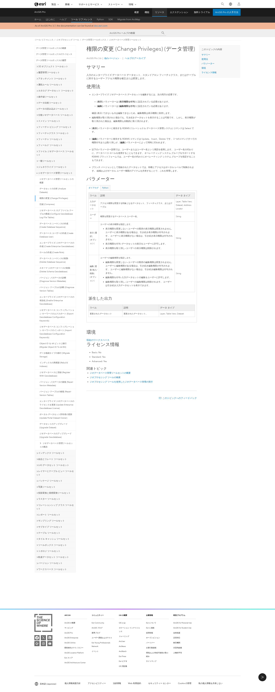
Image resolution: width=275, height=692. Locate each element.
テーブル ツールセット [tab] (49, 533)
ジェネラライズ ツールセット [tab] (52, 167)
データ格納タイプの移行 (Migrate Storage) (55, 355)
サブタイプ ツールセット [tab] (50, 527)
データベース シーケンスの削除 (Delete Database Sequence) (54, 260)
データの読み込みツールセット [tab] (53, 109)
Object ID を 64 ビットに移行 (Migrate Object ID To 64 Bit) (53, 345)
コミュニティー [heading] (98, 615)
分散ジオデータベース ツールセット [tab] (55, 115)
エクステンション (179, 12)
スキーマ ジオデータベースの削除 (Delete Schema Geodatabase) (55, 270)
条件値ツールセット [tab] (48, 97)
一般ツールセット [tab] (46, 161)
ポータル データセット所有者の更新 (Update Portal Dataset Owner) (56, 416)
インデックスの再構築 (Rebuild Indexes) (54, 364)
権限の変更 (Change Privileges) (54, 198)
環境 (204, 68)
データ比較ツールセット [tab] (50, 103)
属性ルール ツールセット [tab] (50, 84)
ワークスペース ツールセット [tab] (52, 569)
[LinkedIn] (49, 637)
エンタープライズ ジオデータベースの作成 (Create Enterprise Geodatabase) (57, 245)
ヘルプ (63, 19)
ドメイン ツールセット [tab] (49, 121)
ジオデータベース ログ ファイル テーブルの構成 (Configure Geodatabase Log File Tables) (56, 214)
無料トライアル (202, 12)
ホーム (37, 19)
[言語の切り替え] (230, 4)
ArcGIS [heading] (67, 615)
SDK (110, 19)
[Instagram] (43, 643)
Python (100, 19)
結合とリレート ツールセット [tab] (52, 459)
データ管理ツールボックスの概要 (51, 48)
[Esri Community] (37, 643)
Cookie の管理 (184, 683)
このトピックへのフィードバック (179, 398)
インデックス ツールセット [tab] (51, 453)
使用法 (205, 59)
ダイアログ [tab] (94, 188)
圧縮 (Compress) (47, 204)
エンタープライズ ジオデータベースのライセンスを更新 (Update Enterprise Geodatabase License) (57, 405)
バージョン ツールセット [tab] (50, 563)
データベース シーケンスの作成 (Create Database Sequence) (54, 225)
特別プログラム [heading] (179, 615)
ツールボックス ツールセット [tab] (52, 545)
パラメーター (208, 63)
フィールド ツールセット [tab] (50, 145)
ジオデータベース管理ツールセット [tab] (55, 173)
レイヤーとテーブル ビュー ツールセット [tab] (55, 473)
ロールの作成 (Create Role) (52, 252)
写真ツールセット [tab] (46, 487)
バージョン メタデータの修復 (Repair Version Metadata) (56, 384)
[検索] (222, 4)
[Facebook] (37, 637)
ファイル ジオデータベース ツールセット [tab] (55, 153)
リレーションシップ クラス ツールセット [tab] (55, 507)
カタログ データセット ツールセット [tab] (56, 90)
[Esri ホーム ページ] (40, 4)
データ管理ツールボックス (94, 40)
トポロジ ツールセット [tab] (49, 551)
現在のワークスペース (98, 340)
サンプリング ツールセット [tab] (51, 520)
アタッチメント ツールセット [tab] (52, 78)
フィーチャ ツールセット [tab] (50, 139)
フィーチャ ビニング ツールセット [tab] (55, 127)
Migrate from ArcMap (128, 19)
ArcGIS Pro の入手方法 (226, 12)
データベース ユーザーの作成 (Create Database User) (56, 235)
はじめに (50, 19)
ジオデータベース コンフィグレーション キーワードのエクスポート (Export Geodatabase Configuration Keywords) (57, 315)
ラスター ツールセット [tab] (49, 499)
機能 (147, 12)
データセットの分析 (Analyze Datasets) (53, 190)
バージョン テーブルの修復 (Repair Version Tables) (55, 393)
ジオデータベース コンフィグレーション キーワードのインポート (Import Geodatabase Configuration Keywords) (57, 332)
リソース (159, 12)
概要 (136, 12)
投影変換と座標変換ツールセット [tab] (54, 493)
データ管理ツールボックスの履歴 (51, 60)
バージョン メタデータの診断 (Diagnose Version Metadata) (53, 280)
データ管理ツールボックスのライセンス (54, 54)
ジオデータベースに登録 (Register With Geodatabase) (55, 374)
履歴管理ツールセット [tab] (49, 72)
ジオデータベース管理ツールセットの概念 (56, 445)
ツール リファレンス (81, 19)
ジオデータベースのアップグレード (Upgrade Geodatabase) (56, 435)
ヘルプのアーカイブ (135, 58)
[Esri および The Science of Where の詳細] (43, 623)
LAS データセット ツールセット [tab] (53, 465)
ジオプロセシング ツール (67, 40)
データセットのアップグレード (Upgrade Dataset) (54, 426)
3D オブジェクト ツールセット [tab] (53, 66)
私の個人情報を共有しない (211, 683)
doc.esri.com (100, 25)
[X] (43, 637)
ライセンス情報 (209, 72)
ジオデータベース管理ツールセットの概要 (57, 181)
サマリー (206, 54)
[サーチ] (163, 33)
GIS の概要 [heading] (123, 615)
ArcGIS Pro (40, 12)
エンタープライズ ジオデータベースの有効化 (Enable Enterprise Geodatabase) (57, 300)
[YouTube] (49, 643)
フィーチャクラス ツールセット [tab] (53, 133)
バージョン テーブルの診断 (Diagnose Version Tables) (57, 289)
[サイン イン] (238, 4)
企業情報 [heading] (149, 615)
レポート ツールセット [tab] (49, 514)
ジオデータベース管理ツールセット (125, 40)
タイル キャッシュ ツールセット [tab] (53, 539)
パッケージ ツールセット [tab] (50, 480)
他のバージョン (111, 58)
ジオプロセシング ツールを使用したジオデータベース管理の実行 (121, 382)
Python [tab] (105, 188)
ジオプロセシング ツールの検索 (105, 377)
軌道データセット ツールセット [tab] (53, 557)
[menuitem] (75, 622)
